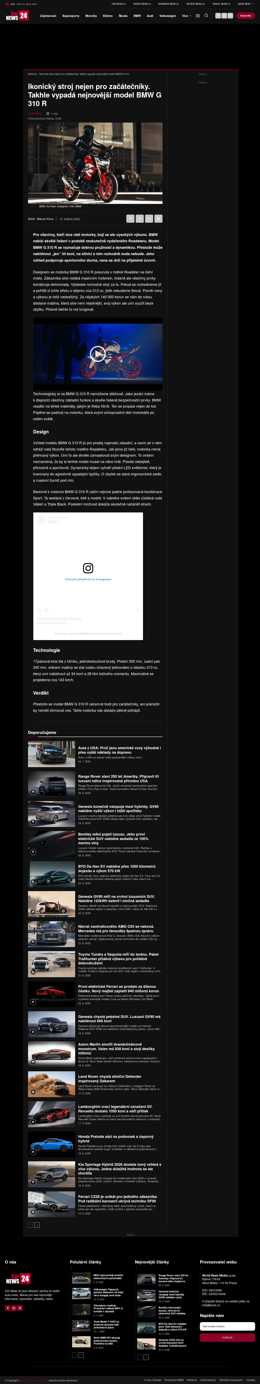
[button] (206, 15)
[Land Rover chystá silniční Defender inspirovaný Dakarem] (51, 1084)
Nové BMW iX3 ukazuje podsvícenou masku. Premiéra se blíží (107, 1340)
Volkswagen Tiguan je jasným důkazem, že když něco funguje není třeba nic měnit (108, 1293)
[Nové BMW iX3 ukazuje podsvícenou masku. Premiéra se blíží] (81, 1341)
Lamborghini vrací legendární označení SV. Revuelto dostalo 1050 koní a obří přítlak (115, 1109)
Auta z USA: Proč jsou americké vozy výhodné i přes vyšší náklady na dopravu (119, 750)
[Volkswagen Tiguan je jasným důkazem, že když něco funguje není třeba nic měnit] (81, 1293)
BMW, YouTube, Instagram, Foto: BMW (60, 206)
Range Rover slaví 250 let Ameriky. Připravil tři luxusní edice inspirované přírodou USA (118, 778)
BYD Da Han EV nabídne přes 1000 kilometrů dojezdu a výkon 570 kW (117, 868)
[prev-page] (30, 1225)
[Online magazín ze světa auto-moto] (10, 15)
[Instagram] (224, 16)
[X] (230, 16)
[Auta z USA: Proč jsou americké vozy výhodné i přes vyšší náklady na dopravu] (51, 754)
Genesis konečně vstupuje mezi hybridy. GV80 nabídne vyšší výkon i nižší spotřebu (118, 809)
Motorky (32, 74)
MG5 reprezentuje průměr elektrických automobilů (108, 1276)
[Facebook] (218, 16)
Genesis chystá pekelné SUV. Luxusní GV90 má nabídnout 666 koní (119, 1019)
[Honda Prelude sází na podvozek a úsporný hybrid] (51, 1144)
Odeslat (227, 1337)
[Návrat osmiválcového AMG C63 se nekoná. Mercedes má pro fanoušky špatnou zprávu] (51, 934)
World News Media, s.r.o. (33, 1380)
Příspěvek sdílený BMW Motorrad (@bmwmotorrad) (88, 633)
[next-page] (37, 1225)
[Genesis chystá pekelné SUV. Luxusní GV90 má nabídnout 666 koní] (51, 1024)
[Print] (158, 219)
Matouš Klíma (45, 218)
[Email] (149, 219)
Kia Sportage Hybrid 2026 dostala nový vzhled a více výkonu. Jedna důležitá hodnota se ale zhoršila (119, 1169)
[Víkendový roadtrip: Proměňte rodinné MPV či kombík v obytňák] (81, 1309)
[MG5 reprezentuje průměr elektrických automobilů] (81, 1278)
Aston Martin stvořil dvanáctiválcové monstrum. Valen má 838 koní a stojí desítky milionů (116, 1049)
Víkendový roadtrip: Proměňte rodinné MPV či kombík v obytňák (108, 1308)
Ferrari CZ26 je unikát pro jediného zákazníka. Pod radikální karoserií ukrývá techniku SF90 (118, 1199)
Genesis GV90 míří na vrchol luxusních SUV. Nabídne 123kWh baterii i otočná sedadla (116, 899)
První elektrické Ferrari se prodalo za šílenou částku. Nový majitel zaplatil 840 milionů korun (118, 989)
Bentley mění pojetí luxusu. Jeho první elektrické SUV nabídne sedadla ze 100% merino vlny (113, 838)
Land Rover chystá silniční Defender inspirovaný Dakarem (109, 1079)
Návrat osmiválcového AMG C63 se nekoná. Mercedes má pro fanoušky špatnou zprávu (116, 928)
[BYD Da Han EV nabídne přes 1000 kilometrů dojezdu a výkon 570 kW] (51, 874)
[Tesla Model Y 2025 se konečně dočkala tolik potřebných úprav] (81, 1325)
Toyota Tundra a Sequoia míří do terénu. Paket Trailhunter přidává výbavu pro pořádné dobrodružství (118, 959)
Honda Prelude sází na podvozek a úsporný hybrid (116, 1139)
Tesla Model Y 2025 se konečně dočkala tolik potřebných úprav (106, 1324)
